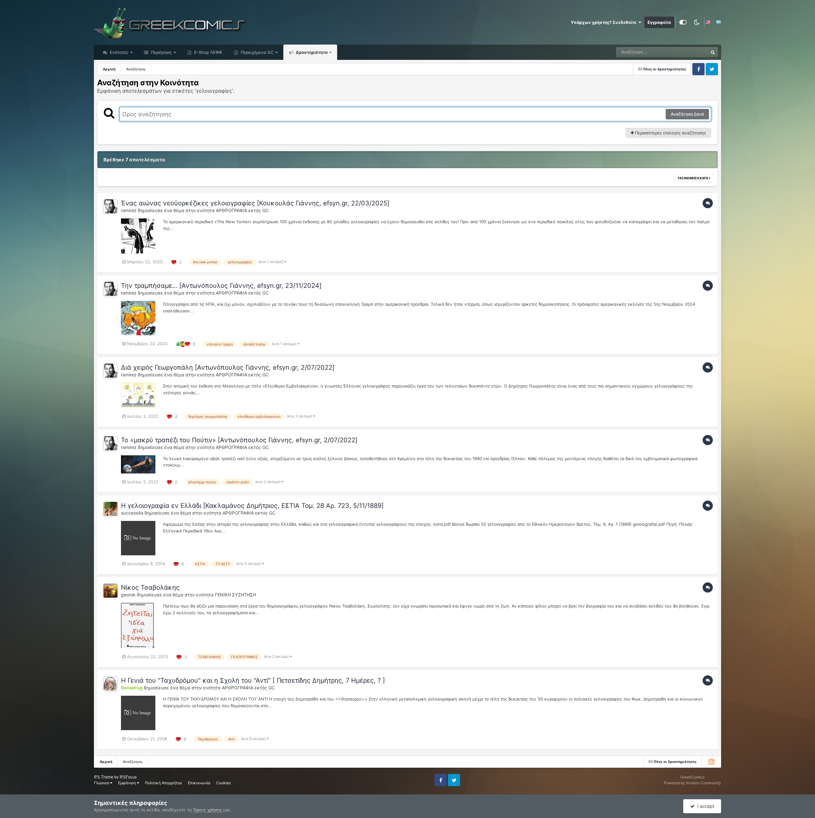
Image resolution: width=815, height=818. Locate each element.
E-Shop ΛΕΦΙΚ (207, 52)
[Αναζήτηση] (713, 52)
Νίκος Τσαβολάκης (150, 587)
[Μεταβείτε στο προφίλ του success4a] (110, 509)
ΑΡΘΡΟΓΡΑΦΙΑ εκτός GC (242, 210)
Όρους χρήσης (207, 809)
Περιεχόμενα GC (256, 52)
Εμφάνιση (127, 782)
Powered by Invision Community (692, 782)
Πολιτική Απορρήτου (163, 782)
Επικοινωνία (199, 782)
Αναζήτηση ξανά (687, 114)
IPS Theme (103, 776)
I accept (704, 806)
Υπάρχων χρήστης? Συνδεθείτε (604, 22)
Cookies (223, 782)
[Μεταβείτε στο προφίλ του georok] (110, 591)
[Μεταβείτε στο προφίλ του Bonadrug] (110, 684)
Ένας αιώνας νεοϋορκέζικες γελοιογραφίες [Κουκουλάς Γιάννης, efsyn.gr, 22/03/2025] (255, 203)
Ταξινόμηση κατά (693, 178)
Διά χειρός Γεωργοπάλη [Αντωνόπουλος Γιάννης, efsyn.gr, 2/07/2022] (228, 367)
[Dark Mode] (696, 22)
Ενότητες (119, 52)
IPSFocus (128, 776)
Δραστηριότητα (311, 52)
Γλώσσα (102, 782)
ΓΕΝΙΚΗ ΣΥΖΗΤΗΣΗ (235, 594)
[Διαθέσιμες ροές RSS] (711, 762)
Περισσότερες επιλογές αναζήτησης (670, 132)
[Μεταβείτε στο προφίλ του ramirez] (110, 206)
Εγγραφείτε (659, 22)
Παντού (692, 52)
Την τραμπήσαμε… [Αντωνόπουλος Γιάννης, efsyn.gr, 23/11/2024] (221, 285)
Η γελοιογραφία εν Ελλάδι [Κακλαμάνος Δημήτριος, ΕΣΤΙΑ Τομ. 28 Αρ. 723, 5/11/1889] (252, 505)
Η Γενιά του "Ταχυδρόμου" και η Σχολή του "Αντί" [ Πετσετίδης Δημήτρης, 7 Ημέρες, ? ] (253, 680)
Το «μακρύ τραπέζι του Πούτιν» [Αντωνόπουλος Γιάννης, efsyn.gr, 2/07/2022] (239, 440)
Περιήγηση (161, 52)
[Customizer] (683, 22)
